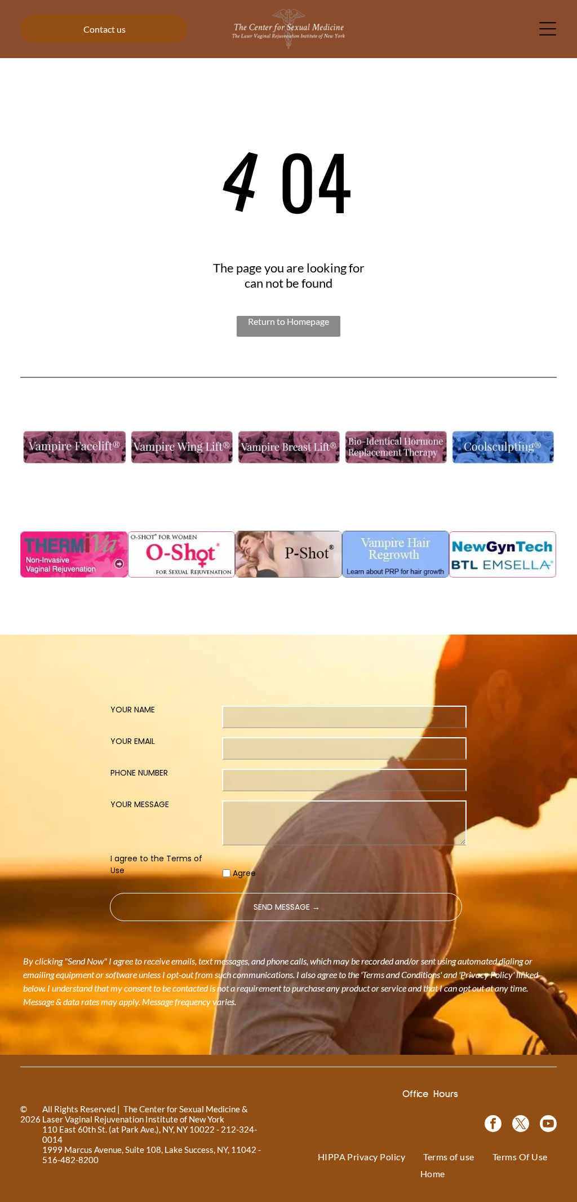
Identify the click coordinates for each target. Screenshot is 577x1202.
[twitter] (520, 1125)
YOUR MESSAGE (139, 804)
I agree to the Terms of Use (156, 864)
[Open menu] (547, 28)
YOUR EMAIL (132, 741)
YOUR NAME (132, 709)
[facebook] (493, 1125)
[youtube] (548, 1125)
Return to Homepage (288, 321)
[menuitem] (361, 1156)
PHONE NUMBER (139, 772)
